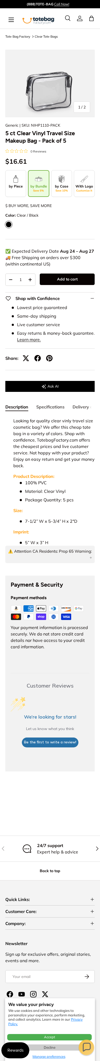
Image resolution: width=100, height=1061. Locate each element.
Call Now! (61, 4)
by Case (61, 188)
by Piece (16, 186)
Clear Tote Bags (46, 36)
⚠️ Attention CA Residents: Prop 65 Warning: (50, 551)
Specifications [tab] (50, 406)
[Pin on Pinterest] (49, 358)
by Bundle (38, 188)
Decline (49, 1047)
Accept (49, 1037)
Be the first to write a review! (50, 742)
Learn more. (29, 339)
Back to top (50, 870)
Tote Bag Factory (17, 36)
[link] (80, 18)
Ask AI (53, 386)
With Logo (84, 188)
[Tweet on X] (26, 358)
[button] (86, 1047)
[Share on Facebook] (37, 358)
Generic (11, 125)
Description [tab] (16, 406)
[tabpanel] (50, 492)
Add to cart (67, 279)
